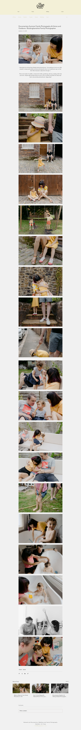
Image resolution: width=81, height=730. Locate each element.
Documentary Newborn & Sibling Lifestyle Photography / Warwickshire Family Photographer (59, 696)
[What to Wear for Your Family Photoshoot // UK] (21, 688)
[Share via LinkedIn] (24, 673)
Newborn (25, 17)
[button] (66, 17)
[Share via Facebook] (19, 673)
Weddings (42, 17)
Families (19, 17)
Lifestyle (36, 17)
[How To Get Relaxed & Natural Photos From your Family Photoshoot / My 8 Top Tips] (40, 688)
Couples (30, 17)
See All (67, 681)
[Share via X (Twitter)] (22, 673)
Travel (47, 17)
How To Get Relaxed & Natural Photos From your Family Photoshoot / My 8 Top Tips (40, 696)
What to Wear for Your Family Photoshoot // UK (21, 696)
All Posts (14, 17)
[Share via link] (27, 673)
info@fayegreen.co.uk (40, 725)
